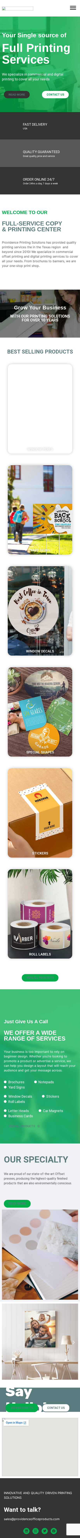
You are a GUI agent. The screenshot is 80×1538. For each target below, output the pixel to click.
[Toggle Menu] (73, 8)
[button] (40, 401)
